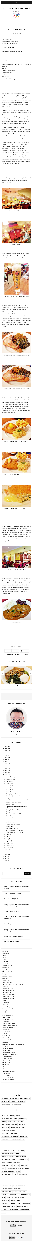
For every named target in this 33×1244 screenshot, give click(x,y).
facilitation (22, 1118)
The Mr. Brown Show (8, 1071)
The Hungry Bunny (8, 1069)
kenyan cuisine (10, 1145)
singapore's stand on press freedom (11, 1188)
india (20, 1133)
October (8, 781)
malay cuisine (5, 1150)
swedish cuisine (19, 1197)
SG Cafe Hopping (7, 1056)
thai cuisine (5, 1203)
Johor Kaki (5, 1029)
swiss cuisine (5, 1200)
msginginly (5, 1042)
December (9, 777)
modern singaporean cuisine (20, 1159)
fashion (4, 1121)
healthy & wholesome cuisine (10, 1133)
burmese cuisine (6, 1110)
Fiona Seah (5, 1002)
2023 (6, 753)
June (7, 836)
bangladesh (21, 1101)
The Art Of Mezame (8, 1065)
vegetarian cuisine (22, 1206)
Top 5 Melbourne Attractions (14, 830)
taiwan (13, 1200)
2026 (6, 746)
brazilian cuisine (16, 1104)
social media (22, 1191)
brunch (13, 1107)
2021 (6, 757)
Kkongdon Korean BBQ (12, 810)
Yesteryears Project (8, 1079)
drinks (3, 1115)
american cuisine (25, 1098)
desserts (16, 1112)
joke (3, 1145)
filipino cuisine (12, 1121)
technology (19, 1200)
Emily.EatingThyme (8, 996)
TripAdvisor (5, 968)
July (7, 834)
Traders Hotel (10, 822)
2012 (6, 850)
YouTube (5, 961)
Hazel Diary (5, 1013)
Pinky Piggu (5, 1046)
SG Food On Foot (7, 1058)
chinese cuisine (21, 1110)
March (8, 843)
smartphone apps (6, 1191)
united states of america (8, 1206)
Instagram (5, 953)
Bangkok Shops (10, 804)
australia (13, 1101)
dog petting (24, 1112)
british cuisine (6, 1107)
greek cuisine (5, 1127)
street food (10, 1197)
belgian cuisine (6, 1104)
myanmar (9, 1162)
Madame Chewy (7, 1038)
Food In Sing (6, 1007)
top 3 (18, 1203)
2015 (6, 770)
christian (4, 1112)
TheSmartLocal (7, 972)
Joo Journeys (6, 1032)
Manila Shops (10, 826)
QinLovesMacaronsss (8, 1052)
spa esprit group (14, 1194)
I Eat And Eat (6, 1017)
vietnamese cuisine (13, 1209)
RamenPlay (9, 788)
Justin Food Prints (7, 1034)
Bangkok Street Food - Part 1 (14, 798)
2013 (6, 775)
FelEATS (4, 1000)
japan (16, 1142)
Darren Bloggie (6, 992)
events (15, 1118)
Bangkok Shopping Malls (13, 802)
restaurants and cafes (8, 1171)
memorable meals (21, 1156)
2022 (6, 755)
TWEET (16, 651)
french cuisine (6, 1124)
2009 (6, 856)
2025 (6, 748)
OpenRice (5, 970)
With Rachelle (6, 1075)
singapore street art (19, 1185)
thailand (12, 1203)
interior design (6, 1139)
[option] (16, 677)
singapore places (6, 1185)
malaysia (13, 1150)
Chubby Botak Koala (8, 990)
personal (16, 1165)
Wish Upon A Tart (7, 1073)
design (10, 1112)
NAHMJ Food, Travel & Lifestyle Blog (13, 1044)
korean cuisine (20, 1145)
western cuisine (24, 1209)
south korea (5, 1194)
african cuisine (14, 1098)
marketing (21, 1150)
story (3, 1197)
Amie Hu (5, 978)
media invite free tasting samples (11, 1153)
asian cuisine (5, 1101)
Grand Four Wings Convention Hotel (17, 800)
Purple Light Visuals (8, 1048)
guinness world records (8, 1130)
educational (10, 1115)
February (9, 845)
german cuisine (16, 26)
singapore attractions (8, 1180)
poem (3, 1168)
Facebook (5, 951)
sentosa (14, 1177)
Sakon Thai (9, 790)
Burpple (4, 974)
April (8, 841)
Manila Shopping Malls (13, 824)
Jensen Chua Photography (10, 1025)
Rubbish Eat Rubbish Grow (10, 1054)
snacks (15, 1191)
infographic (14, 1136)
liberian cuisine (16, 1148)
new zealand (16, 1162)
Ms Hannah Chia (7, 1040)
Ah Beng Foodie (7, 976)
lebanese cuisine (6, 1148)
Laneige (8, 812)
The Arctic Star (7, 1063)
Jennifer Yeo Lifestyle (8, 1023)
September (9, 783)
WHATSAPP (10, 654)
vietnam (4, 1209)
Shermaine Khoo (7, 1061)
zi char (4, 1212)
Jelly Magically (6, 1021)
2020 (6, 759)
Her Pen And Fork (7, 1015)
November (9, 779)
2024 (6, 751)
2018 (6, 764)
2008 (6, 858)
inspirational (23, 1136)
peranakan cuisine (7, 1165)
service (21, 1177)
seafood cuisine (6, 1177)
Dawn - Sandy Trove (8, 994)
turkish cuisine (25, 1203)
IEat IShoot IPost (7, 1019)
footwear (20, 1121)
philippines (24, 1165)
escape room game (7, 1118)
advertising (5, 1098)
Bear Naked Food (7, 982)
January (8, 847)
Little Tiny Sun (6, 1036)
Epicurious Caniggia (8, 998)
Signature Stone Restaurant (14, 832)
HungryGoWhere (7, 965)
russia (15, 1174)
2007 (6, 861)
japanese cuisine (24, 1142)
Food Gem (5, 1005)
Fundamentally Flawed (9, 1009)
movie (3, 1162)
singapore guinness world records (11, 1183)
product (27, 1168)
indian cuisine (5, 1136)
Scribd (4, 959)
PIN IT (18, 654)
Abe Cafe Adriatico (11, 816)
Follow (16, 735)
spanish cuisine (25, 1194)
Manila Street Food (11, 820)
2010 (6, 854)
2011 (6, 852)
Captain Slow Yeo (7, 988)
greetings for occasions (18, 1127)
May (7, 839)
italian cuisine (16, 1139)
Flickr (4, 957)
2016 (6, 768)
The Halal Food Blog (8, 1067)
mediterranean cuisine (8, 1156)
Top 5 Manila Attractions (13, 818)
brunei (19, 1107)
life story (26, 1148)
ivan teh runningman (7, 1142)
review (18, 1171)
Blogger (4, 955)
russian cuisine (23, 1174)
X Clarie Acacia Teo (8, 1077)
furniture (14, 1124)
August (8, 786)
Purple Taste (6, 1050)
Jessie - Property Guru (8, 1027)
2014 (6, 772)
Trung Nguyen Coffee (12, 794)
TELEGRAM (25, 651)
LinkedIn (5, 963)
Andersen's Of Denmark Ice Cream (16, 814)
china (13, 1110)
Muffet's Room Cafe (12, 828)
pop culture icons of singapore (15, 1168)
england (18, 1115)
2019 (6, 761)
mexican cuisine (6, 1159)
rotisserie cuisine (6, 1174)
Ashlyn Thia (6, 980)
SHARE (8, 651)
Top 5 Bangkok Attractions (14, 796)
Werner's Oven (10, 792)
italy (23, 1139)
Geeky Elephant (7, 1011)
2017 (6, 766)
